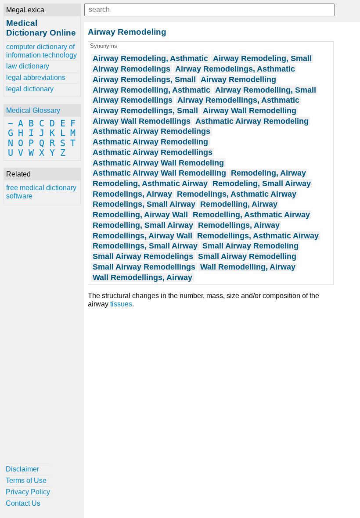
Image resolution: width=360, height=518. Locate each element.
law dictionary (27, 66)
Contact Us (23, 503)
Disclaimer (22, 469)
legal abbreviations (35, 77)
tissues (121, 304)
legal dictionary (30, 89)
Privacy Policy (28, 492)
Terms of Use (26, 480)
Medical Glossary (33, 110)
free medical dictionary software (41, 191)
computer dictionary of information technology (41, 50)
